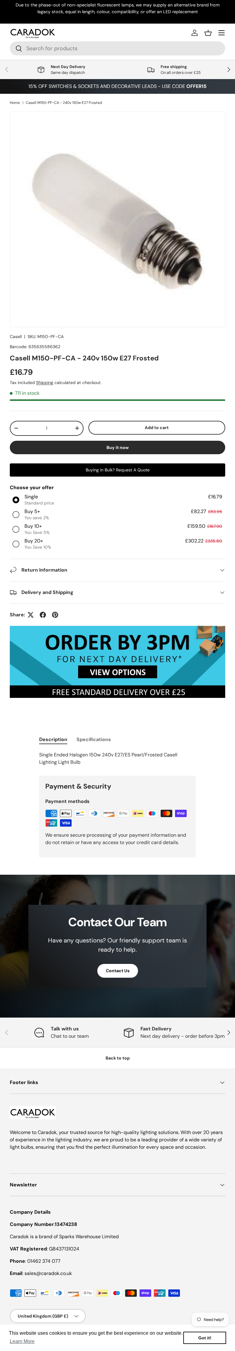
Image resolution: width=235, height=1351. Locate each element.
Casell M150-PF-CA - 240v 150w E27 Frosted (64, 103)
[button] (208, 33)
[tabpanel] (117, 758)
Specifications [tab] (93, 739)
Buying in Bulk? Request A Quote (118, 470)
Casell (16, 336)
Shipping (44, 382)
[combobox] (117, 48)
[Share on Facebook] (43, 615)
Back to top (118, 1058)
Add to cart (157, 427)
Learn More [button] (22, 1341)
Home (15, 103)
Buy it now (117, 447)
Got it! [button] (204, 1337)
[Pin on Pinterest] (55, 615)
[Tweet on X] (30, 615)
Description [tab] (53, 739)
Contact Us (117, 970)
